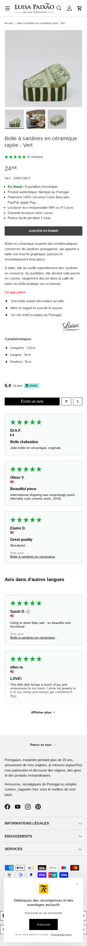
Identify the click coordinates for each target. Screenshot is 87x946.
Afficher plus (41, 712)
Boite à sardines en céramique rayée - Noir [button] (32, 556)
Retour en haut (41, 745)
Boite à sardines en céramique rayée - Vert (41, 23)
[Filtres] (66, 401)
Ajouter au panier (43, 231)
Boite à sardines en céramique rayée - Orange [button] (32, 637)
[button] (79, 8)
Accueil (9, 23)
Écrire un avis (32, 401)
